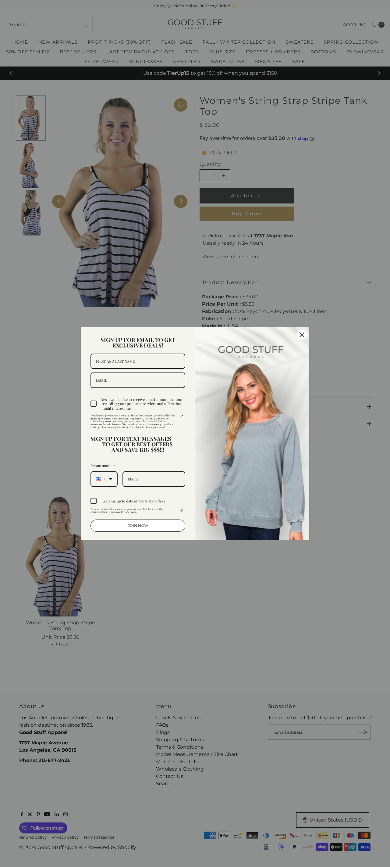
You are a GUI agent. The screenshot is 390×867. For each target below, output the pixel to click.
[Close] (302, 334)
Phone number (102, 465)
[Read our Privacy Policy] (181, 416)
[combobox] (104, 479)
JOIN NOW (138, 525)
